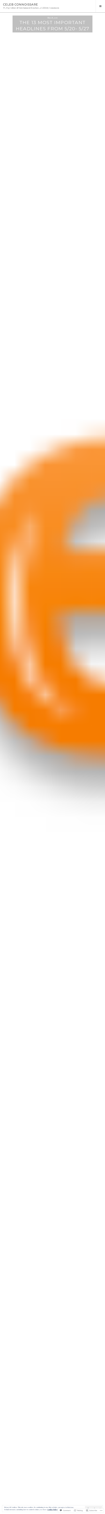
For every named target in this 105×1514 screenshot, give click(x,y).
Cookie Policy (52, 1509)
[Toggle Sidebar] (100, 6)
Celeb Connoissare (20, 4)
